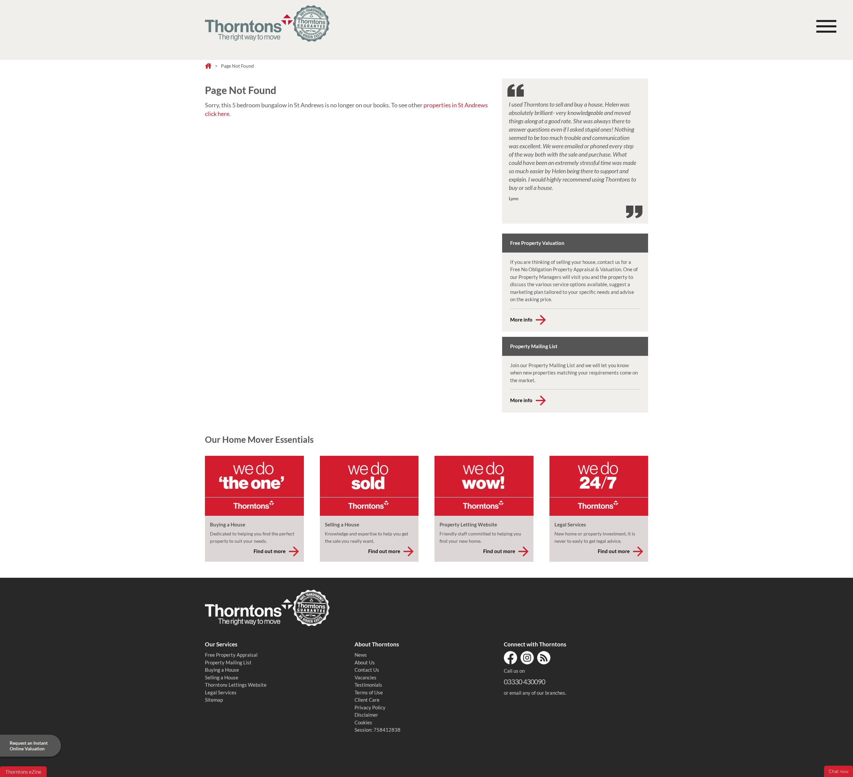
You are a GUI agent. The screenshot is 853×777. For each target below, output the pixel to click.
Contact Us (367, 670)
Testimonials (368, 685)
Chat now (838, 771)
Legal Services (221, 692)
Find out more (270, 551)
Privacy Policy (370, 707)
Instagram (527, 657)
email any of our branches (537, 693)
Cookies (363, 722)
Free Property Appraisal (231, 655)
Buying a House (222, 670)
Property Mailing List (228, 662)
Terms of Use (369, 692)
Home (208, 66)
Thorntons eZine (23, 772)
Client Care (367, 700)
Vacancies (366, 677)
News (361, 655)
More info (521, 320)
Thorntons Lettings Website (236, 685)
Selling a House (221, 677)
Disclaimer (366, 715)
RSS (543, 657)
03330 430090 (524, 681)
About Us (365, 662)
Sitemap (214, 700)
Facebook (510, 657)
